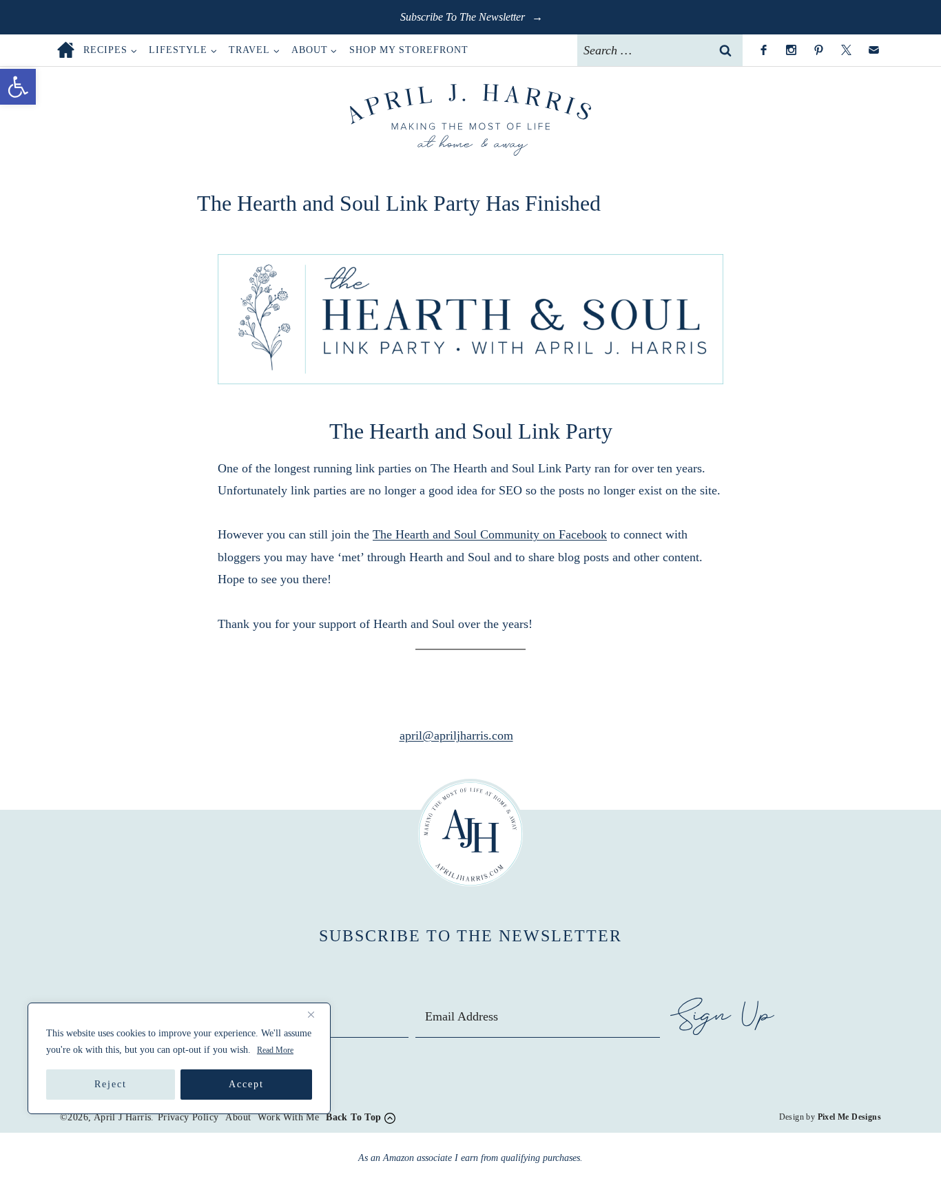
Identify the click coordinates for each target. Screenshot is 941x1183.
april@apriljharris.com (456, 735)
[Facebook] (763, 50)
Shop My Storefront (408, 50)
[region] (179, 1058)
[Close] (316, 1014)
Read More (275, 1050)
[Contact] (873, 50)
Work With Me (288, 1117)
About (238, 1117)
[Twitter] (846, 50)
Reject (110, 1084)
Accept (246, 1084)
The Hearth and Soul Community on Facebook (490, 534)
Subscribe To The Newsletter (464, 17)
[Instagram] (791, 50)
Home (66, 50)
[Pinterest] (818, 50)
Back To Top (353, 1117)
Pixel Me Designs (849, 1117)
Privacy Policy (188, 1117)
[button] (18, 87)
